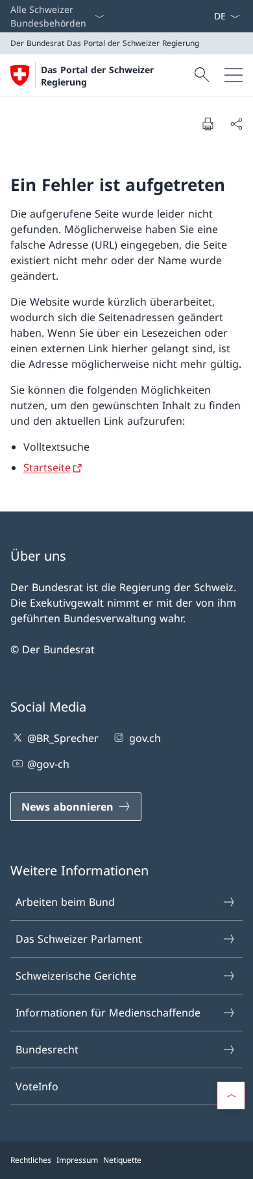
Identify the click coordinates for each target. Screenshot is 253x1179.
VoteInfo (37, 1086)
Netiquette (122, 1159)
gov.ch (144, 738)
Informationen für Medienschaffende (108, 1012)
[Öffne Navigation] (233, 75)
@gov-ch (48, 764)
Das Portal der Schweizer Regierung (97, 75)
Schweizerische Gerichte (76, 976)
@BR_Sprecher (63, 738)
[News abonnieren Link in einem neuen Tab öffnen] (208, 16)
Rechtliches (30, 1159)
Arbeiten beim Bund (65, 902)
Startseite (47, 467)
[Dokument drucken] (207, 123)
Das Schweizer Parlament (79, 939)
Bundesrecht (47, 1049)
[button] (231, 1095)
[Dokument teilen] (236, 123)
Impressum (77, 1159)
